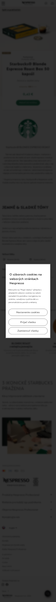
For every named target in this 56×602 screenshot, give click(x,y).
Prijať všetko (28, 322)
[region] (28, 301)
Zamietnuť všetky (28, 330)
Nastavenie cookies (28, 312)
